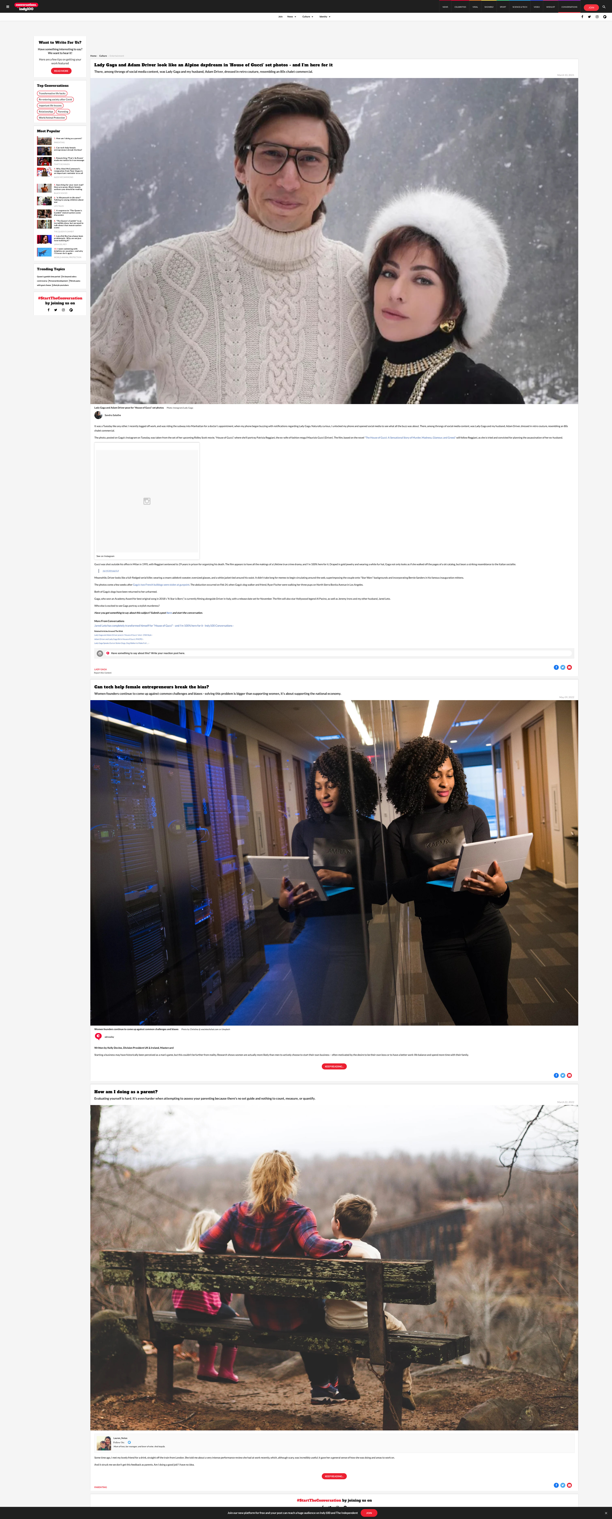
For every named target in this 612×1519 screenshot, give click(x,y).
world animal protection (67, 257)
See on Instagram (105, 556)
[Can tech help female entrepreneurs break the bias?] (334, 862)
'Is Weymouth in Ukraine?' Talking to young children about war (69, 200)
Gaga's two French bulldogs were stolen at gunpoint (161, 584)
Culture (306, 16)
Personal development (58, 281)
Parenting (63, 111)
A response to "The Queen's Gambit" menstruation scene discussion (68, 212)
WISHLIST (550, 7)
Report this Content (102, 673)
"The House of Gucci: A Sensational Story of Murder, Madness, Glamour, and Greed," (410, 437)
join (369, 1513)
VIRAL (475, 7)
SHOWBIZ (488, 7)
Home (93, 55)
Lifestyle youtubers (61, 285)
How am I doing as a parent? (126, 1092)
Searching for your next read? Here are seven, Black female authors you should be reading (69, 187)
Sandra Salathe (113, 415)
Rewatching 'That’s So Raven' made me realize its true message (69, 159)
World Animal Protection (52, 117)
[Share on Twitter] (562, 667)
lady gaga (100, 669)
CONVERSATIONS (569, 7)
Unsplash (226, 1029)
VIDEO (537, 7)
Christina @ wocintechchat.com (204, 1029)
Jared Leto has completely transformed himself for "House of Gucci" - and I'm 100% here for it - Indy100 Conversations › (163, 625)
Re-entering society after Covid (55, 99)
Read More (61, 70)
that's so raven (62, 164)
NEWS (445, 7)
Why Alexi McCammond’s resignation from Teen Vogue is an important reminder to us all (68, 171)
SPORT (503, 7)
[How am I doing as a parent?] (334, 1267)
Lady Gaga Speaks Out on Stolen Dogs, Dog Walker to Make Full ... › (121, 643)
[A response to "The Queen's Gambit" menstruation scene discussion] (44, 213)
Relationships (46, 111)
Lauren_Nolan (120, 1438)
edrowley (109, 1037)
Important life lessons (50, 105)
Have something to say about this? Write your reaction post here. (148, 653)
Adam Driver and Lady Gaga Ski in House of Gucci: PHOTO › (118, 639)
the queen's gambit (64, 231)
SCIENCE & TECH (520, 7)
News (290, 16)
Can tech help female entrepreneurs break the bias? (151, 687)
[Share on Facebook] (556, 667)
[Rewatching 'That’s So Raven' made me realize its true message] (44, 161)
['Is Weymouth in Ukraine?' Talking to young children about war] (44, 201)
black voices (60, 193)
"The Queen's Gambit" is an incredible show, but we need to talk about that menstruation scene (69, 224)
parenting (100, 1487)
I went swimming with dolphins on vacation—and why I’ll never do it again (68, 251)
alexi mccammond (63, 177)
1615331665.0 (110, 571)
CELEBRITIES (460, 7)
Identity (323, 16)
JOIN (591, 7)
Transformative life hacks (52, 93)
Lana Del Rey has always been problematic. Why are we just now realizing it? (68, 238)
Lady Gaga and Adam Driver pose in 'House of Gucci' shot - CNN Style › (123, 635)
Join (280, 16)
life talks (59, 206)
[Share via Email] (569, 667)
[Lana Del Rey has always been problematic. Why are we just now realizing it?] (44, 239)
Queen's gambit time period (48, 276)
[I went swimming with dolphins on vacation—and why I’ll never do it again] (44, 252)
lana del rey (60, 244)
